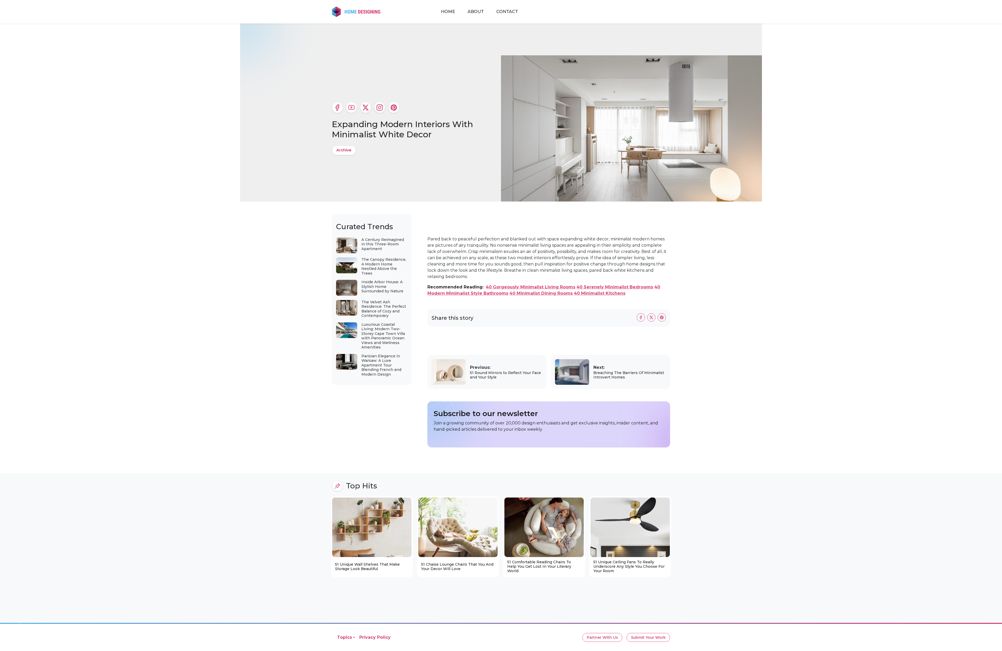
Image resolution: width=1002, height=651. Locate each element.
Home (448, 11)
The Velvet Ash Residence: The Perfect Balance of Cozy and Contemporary (383, 309)
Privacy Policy (375, 637)
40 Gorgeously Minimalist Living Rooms (530, 287)
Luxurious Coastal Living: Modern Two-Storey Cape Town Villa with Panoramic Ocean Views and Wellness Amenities (383, 336)
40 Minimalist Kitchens (599, 293)
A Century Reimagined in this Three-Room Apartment (382, 244)
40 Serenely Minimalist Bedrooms (614, 287)
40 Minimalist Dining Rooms (541, 293)
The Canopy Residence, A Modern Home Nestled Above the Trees (383, 266)
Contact (507, 11)
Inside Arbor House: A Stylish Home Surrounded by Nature (382, 286)
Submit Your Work (648, 637)
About (476, 11)
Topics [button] (344, 637)
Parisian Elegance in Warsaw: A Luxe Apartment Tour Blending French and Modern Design (381, 365)
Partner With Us (602, 637)
